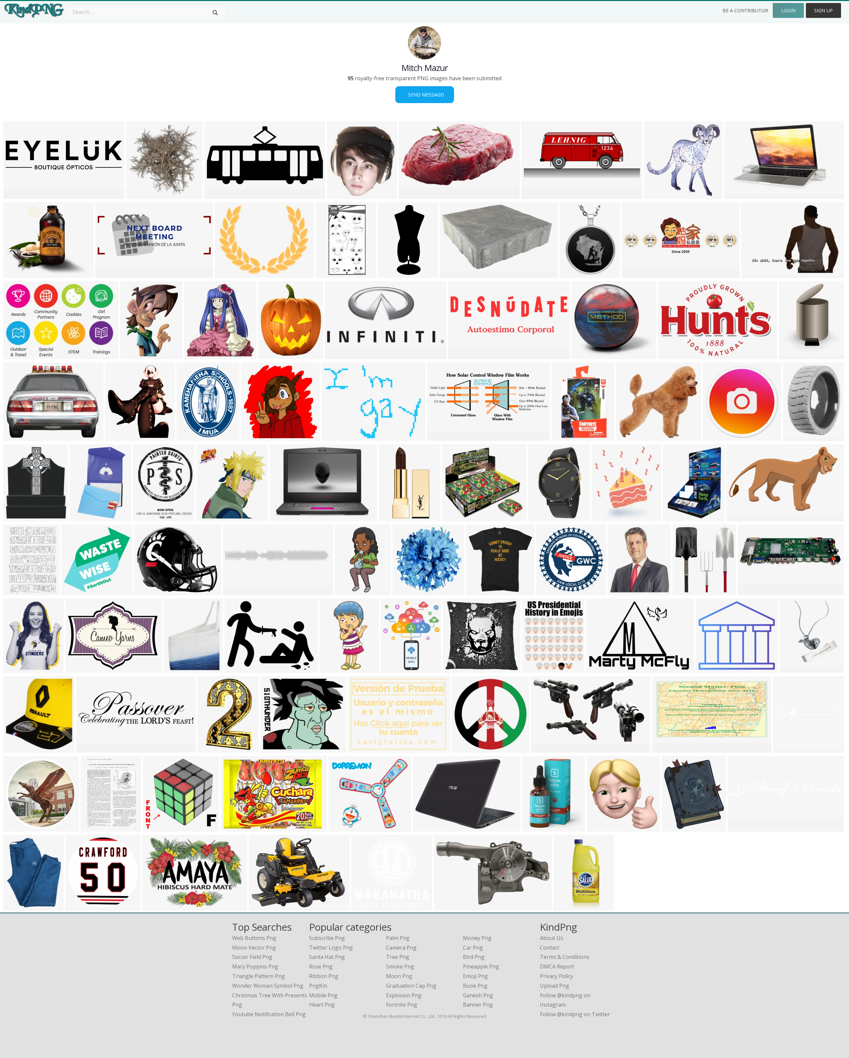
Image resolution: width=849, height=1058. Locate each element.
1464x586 (440, 437)
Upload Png (554, 985)
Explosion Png (404, 995)
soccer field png (252, 957)
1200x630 (665, 748)
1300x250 (741, 827)
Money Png (477, 938)
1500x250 (236, 591)
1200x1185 (76, 591)
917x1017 (340, 195)
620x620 (675, 517)
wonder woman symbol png (267, 985)
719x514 (282, 517)
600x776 (93, 827)
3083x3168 (18, 517)
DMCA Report (557, 966)
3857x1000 (18, 195)
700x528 (360, 748)
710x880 (189, 437)
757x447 (739, 517)
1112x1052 (264, 906)
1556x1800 (18, 748)
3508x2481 (788, 748)
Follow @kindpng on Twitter (575, 1014)
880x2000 (348, 591)
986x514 (393, 668)
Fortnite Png (401, 1004)
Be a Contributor (745, 10)
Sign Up (823, 10)
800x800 (454, 517)
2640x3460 (798, 437)
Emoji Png (475, 976)
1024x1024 (135, 355)
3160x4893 (212, 748)
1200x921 (79, 668)
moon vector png (254, 947)
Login (788, 10)
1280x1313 (120, 437)
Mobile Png (323, 995)
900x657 (629, 437)
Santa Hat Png (327, 957)
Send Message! (424, 95)
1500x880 (453, 274)
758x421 (599, 827)
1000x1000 (256, 437)
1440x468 (461, 355)
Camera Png (401, 947)
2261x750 (90, 748)
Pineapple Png (481, 966)
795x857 (620, 591)
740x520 (334, 437)
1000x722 (156, 906)
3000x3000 (408, 591)
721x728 (138, 195)
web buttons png (254, 938)
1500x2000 (394, 517)
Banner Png (478, 1004)
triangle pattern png (258, 976)
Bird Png (474, 957)
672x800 (16, 906)
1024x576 (544, 748)
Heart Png (322, 1004)
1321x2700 (334, 668)
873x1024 (675, 827)
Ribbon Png (323, 976)
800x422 (217, 195)
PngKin (318, 985)
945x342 (750, 591)
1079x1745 (543, 517)
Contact (549, 947)
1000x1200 (537, 668)
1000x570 (447, 906)
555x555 (464, 748)
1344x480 (108, 274)
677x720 (791, 355)
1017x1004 (659, 195)
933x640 (599, 668)
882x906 (209, 517)
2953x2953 (273, 355)
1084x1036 (458, 668)
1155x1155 (574, 274)
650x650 (564, 437)
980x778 (237, 668)
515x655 (145, 517)
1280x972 (228, 274)
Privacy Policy (556, 976)
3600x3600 (80, 906)
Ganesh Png (478, 995)
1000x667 (738, 195)
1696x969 (156, 827)
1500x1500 (568, 906)
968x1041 (197, 355)
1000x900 (17, 437)
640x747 (16, 668)
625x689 (604, 517)
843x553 (754, 274)
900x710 (341, 827)
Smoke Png (400, 966)
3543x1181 (636, 274)
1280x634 (535, 195)
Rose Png (321, 966)
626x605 (685, 591)
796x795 (16, 827)
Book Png (475, 985)
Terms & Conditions (564, 957)
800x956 (478, 591)
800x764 (82, 517)
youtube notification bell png (269, 1014)
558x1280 (391, 274)
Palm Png (398, 938)
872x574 (670, 355)
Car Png (473, 947)
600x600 (328, 274)
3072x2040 (413, 195)
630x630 (715, 437)
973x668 (16, 355)
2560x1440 (340, 355)
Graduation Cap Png (411, 985)
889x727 (16, 274)
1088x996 (585, 355)
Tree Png (397, 957)
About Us (551, 938)
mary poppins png (255, 966)
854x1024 (177, 668)
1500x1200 (149, 591)
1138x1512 (18, 591)
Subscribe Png (327, 938)
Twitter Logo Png (331, 947)
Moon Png (399, 976)
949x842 (273, 748)
